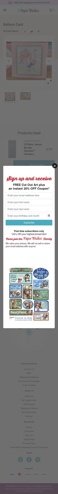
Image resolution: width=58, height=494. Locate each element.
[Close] (54, 165)
